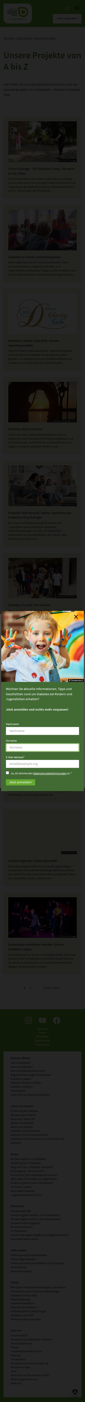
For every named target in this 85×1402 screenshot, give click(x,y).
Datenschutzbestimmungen (50, 773)
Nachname (12, 724)
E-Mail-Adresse (14, 757)
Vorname (11, 741)
